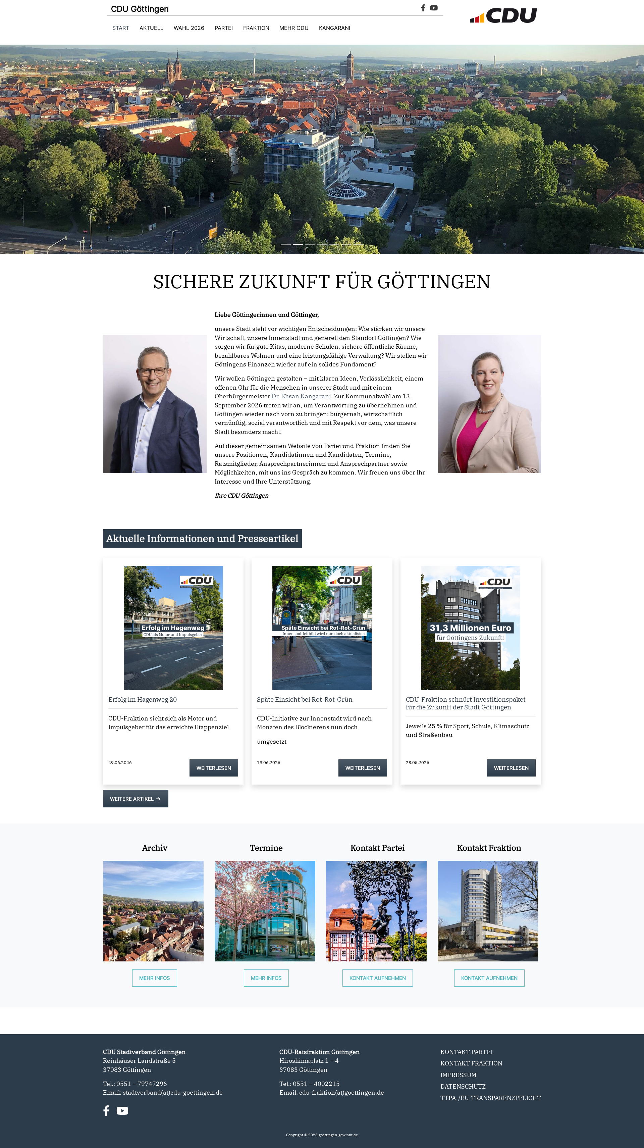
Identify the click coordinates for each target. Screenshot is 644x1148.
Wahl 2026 (189, 27)
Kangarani (334, 27)
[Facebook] (423, 9)
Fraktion (256, 27)
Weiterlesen (214, 768)
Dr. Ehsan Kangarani (301, 396)
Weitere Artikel (135, 799)
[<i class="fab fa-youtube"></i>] (122, 1111)
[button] (48, 149)
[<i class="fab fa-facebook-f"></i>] (106, 1111)
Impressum (458, 1075)
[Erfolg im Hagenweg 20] (173, 623)
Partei (224, 27)
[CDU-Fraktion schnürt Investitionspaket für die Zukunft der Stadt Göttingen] (470, 623)
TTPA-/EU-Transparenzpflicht (490, 1098)
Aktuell (151, 27)
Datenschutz (463, 1086)
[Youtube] (434, 9)
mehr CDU (294, 27)
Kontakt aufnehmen (378, 978)
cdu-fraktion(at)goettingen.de (341, 1092)
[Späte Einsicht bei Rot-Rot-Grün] (322, 623)
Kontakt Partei (466, 1052)
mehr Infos (154, 978)
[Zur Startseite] (503, 15)
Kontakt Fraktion (471, 1063)
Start (120, 27)
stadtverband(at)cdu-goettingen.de (173, 1092)
